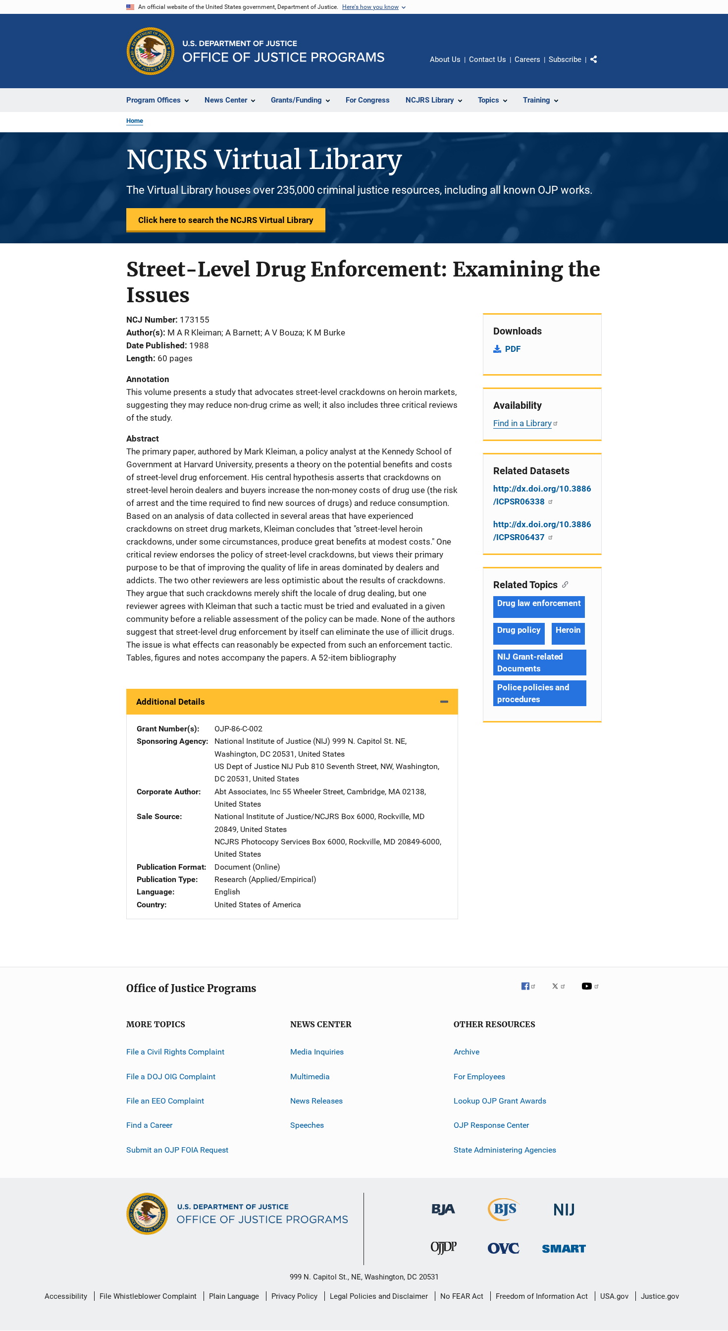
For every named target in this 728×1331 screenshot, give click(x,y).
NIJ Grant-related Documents (530, 662)
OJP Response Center (491, 1125)
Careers (527, 59)
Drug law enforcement (539, 603)
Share (602, 66)
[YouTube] (592, 993)
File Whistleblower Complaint (148, 1296)
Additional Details (170, 702)
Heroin (568, 630)
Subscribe (565, 59)
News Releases (316, 1101)
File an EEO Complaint (165, 1101)
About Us (445, 59)
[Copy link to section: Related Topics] (563, 584)
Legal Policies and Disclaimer (379, 1296)
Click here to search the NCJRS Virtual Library (225, 220)
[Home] (283, 51)
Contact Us (487, 59)
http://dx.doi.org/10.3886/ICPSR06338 (542, 495)
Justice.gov (660, 1296)
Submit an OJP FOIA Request (177, 1149)
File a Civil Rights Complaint (175, 1051)
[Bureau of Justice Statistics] (504, 1223)
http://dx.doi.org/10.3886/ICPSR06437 (542, 530)
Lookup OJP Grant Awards (500, 1101)
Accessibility (66, 1296)
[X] (562, 993)
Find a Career (149, 1125)
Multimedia (310, 1076)
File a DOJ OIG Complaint (170, 1076)
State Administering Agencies (505, 1149)
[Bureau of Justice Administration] (443, 1217)
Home (134, 120)
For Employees (479, 1076)
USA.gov (614, 1296)
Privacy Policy (294, 1296)
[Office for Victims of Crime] (504, 1255)
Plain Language (234, 1296)
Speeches (307, 1125)
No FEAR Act (461, 1296)
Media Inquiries (317, 1051)
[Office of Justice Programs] (150, 51)
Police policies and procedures (533, 693)
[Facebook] (532, 993)
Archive (466, 1051)
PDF (512, 349)
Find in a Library (522, 423)
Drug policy (519, 630)
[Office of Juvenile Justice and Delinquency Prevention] (444, 1256)
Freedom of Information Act (542, 1296)
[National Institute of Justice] (564, 1217)
